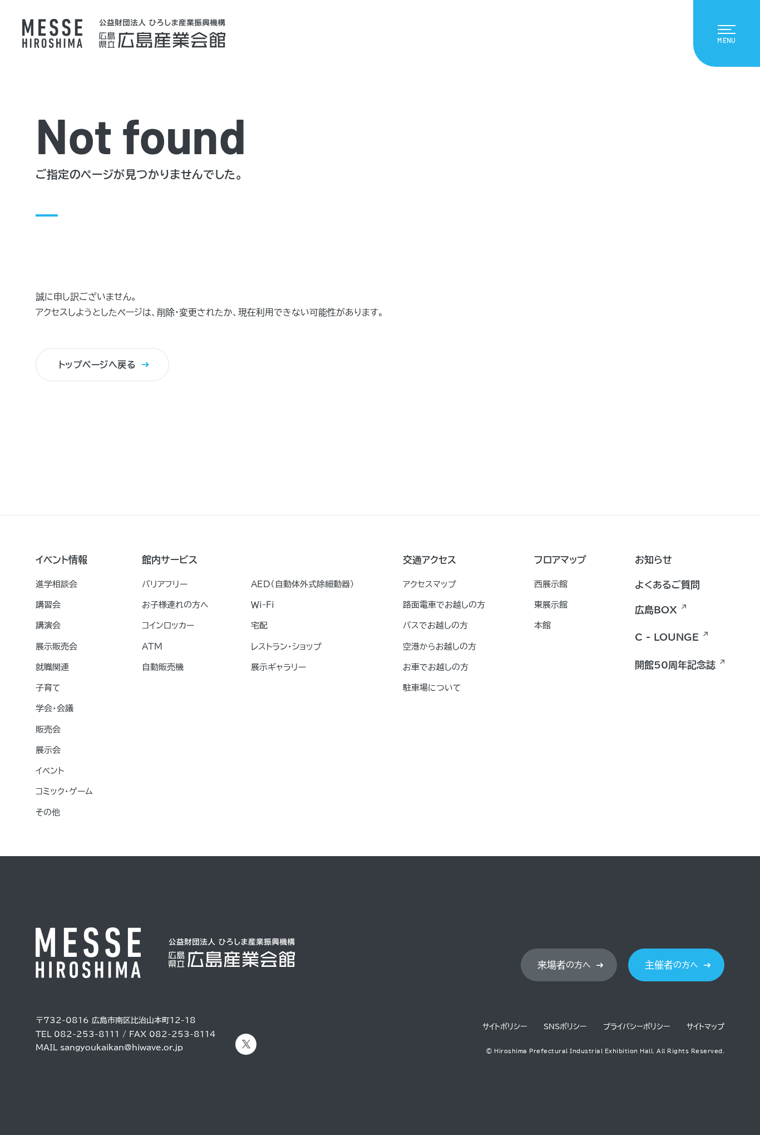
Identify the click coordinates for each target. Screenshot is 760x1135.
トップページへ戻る (97, 364)
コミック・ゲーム (64, 791)
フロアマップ (560, 559)
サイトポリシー (504, 1026)
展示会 (48, 750)
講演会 (48, 625)
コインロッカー (168, 625)
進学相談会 (56, 584)
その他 (48, 812)
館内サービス (170, 559)
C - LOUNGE (667, 637)
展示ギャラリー (278, 667)
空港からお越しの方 (439, 646)
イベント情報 (61, 559)
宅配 (259, 625)
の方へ (564, 965)
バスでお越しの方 (435, 625)
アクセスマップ (429, 584)
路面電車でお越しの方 (444, 605)
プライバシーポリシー (636, 1026)
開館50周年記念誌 (675, 665)
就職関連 (52, 667)
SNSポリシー (565, 1026)
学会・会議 (54, 708)
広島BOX (656, 610)
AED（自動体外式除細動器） (302, 584)
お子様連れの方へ (175, 605)
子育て (48, 688)
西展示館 (550, 584)
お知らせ (653, 559)
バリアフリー (164, 584)
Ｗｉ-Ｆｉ (262, 605)
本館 (542, 625)
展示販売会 (56, 646)
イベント (50, 771)
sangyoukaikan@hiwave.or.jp (121, 1048)
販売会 (48, 729)
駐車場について (432, 688)
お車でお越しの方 (435, 667)
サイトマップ (705, 1026)
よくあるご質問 (667, 584)
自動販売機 (163, 667)
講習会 (48, 605)
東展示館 (550, 605)
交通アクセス (429, 559)
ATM (152, 646)
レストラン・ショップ (286, 646)
